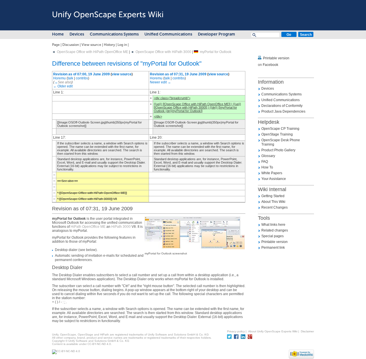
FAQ (264, 162)
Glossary (268, 156)
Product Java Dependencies (283, 111)
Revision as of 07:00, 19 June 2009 (81, 74)
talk (70, 78)
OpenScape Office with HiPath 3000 (163, 52)
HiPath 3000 (121, 227)
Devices (76, 34)
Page (56, 45)
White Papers (271, 173)
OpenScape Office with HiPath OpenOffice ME (92, 52)
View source (91, 45)
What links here (273, 225)
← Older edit (63, 86)
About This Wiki (273, 202)
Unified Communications (168, 34)
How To (267, 167)
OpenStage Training (277, 134)
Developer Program (216, 34)
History (109, 45)
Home (58, 34)
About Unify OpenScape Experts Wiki (272, 331)
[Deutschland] (196, 52)
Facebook (270, 65)
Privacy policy (236, 331)
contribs (82, 78)
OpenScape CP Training (280, 129)
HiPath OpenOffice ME (88, 227)
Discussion (70, 45)
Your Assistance (273, 179)
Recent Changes (274, 207)
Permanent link (273, 248)
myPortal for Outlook (215, 52)
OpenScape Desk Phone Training (280, 142)
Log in (122, 45)
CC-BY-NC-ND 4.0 (99, 344)
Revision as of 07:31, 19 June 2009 (178, 74)
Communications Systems (114, 34)
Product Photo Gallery (278, 150)
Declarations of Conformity (282, 106)
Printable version (276, 58)
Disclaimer (307, 331)
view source (122, 74)
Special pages (272, 236)
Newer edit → (160, 82)
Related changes (274, 230)
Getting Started (273, 196)
